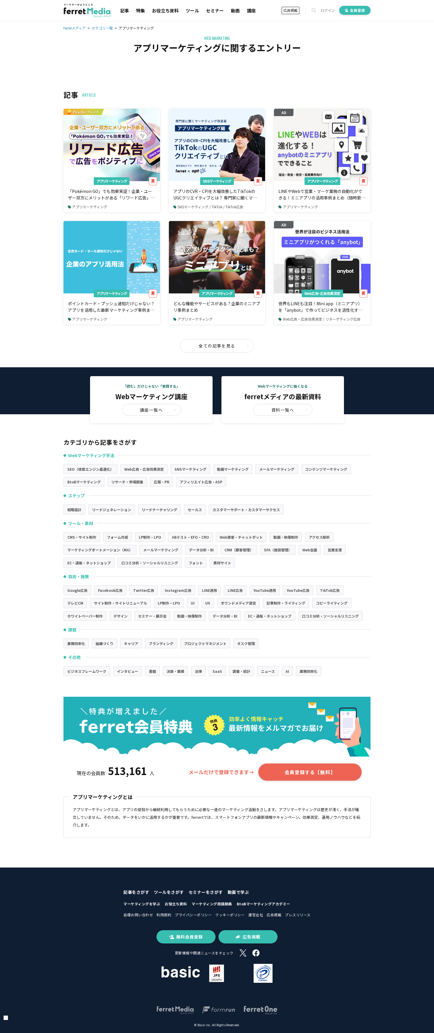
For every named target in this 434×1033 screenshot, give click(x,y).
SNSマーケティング (217, 180)
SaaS (217, 671)
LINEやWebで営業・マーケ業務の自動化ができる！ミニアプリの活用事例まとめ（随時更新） (320, 194)
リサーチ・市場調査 (127, 481)
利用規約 (163, 914)
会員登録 (357, 10)
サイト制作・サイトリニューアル (120, 602)
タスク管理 (246, 643)
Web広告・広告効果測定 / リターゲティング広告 (321, 318)
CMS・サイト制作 (81, 537)
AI (287, 671)
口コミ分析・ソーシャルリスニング (149, 562)
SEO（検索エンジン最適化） (90, 469)
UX (207, 602)
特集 (140, 10)
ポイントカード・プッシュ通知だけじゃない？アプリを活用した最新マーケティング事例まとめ (111, 307)
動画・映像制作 (285, 537)
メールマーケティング (276, 469)
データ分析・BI (201, 549)
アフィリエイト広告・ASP (201, 481)
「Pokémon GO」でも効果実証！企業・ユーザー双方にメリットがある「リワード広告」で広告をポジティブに (111, 194)
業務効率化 (76, 643)
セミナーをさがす (206, 892)
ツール (192, 10)
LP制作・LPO (150, 537)
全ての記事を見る (217, 346)
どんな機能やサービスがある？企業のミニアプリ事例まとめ (216, 307)
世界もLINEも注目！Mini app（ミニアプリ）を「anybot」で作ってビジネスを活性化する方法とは (320, 307)
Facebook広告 (110, 590)
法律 (198, 671)
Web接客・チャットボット (241, 537)
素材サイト (222, 562)
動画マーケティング (233, 469)
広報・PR (161, 481)
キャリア (131, 643)
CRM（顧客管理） (238, 549)
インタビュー (127, 671)
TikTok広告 (330, 590)
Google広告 (77, 590)
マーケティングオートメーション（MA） (100, 549)
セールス (195, 509)
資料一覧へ (282, 410)
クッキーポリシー (230, 914)
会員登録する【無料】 (310, 772)
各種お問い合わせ (138, 914)
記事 (124, 10)
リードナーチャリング (159, 509)
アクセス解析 (319, 537)
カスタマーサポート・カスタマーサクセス (246, 509)
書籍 (152, 671)
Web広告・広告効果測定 (322, 293)
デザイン (120, 615)
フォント (196, 562)
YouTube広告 (298, 590)
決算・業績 (175, 671)
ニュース (268, 671)
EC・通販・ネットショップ (89, 562)
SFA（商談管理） (278, 549)
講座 (251, 10)
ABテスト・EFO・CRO (190, 537)
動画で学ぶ (238, 892)
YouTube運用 (264, 590)
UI (193, 602)
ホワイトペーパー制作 (85, 615)
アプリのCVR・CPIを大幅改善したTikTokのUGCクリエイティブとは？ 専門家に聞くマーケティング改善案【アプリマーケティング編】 (216, 194)
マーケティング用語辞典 (212, 903)
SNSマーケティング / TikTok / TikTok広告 (210, 206)
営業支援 (335, 549)
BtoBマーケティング (84, 481)
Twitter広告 (143, 590)
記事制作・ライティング (286, 602)
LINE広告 (235, 590)
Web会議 (309, 549)
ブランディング (161, 643)
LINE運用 (209, 590)
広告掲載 (290, 10)
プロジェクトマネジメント (205, 643)
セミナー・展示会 (152, 615)
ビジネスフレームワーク (86, 671)
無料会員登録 (189, 937)
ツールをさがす (169, 892)
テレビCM (75, 602)
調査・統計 (241, 671)
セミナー (215, 10)
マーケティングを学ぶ (141, 903)
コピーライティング (331, 602)
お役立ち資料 (165, 10)
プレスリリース (298, 914)
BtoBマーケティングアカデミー (263, 903)
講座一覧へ (151, 410)
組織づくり (104, 643)
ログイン (328, 10)
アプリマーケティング (112, 180)
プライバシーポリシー (193, 914)
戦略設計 (74, 509)
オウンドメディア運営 (238, 602)
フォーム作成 (117, 537)
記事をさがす (136, 892)
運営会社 (255, 914)
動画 (235, 10)
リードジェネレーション (111, 509)
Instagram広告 (178, 590)
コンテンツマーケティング (326, 469)
